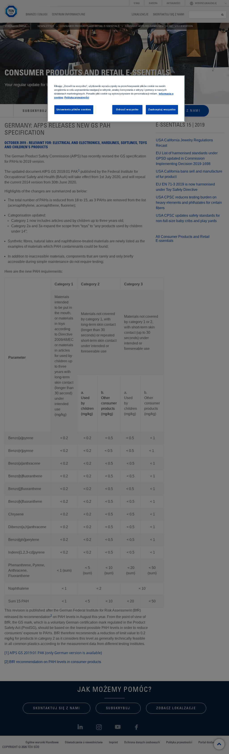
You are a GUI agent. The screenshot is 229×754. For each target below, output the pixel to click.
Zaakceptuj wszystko (162, 109)
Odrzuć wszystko (127, 109)
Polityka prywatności (76, 97)
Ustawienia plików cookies (74, 109)
